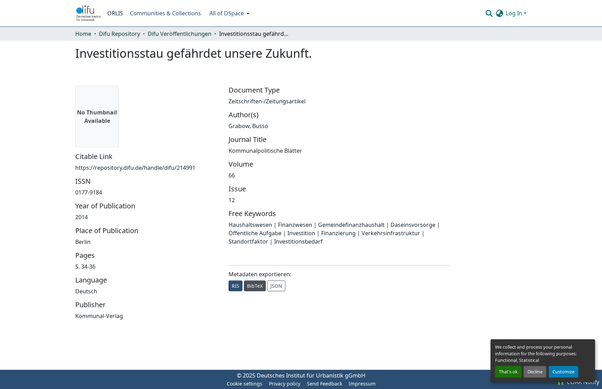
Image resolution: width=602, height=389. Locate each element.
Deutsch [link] (86, 291)
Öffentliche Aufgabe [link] (255, 233)
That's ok (508, 371)
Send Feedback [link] (324, 383)
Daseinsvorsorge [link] (413, 225)
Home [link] (83, 34)
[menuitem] (228, 13)
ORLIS (115, 13)
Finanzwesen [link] (295, 225)
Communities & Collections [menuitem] (165, 13)
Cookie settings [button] (244, 383)
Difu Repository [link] (119, 34)
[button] (88, 13)
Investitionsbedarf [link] (298, 241)
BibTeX (255, 286)
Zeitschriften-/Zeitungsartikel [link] (267, 101)
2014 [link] (81, 217)
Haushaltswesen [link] (250, 225)
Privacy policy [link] (284, 383)
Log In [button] (515, 13)
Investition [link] (301, 233)
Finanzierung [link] (338, 233)
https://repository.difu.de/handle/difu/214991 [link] (135, 168)
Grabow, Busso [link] (248, 126)
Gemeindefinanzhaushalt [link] (351, 225)
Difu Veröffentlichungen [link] (179, 34)
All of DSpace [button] (226, 13)
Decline (534, 371)
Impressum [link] (362, 383)
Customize (563, 371)
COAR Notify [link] (582, 382)
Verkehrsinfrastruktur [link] (391, 233)
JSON (276, 286)
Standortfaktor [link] (248, 241)
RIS (235, 286)
